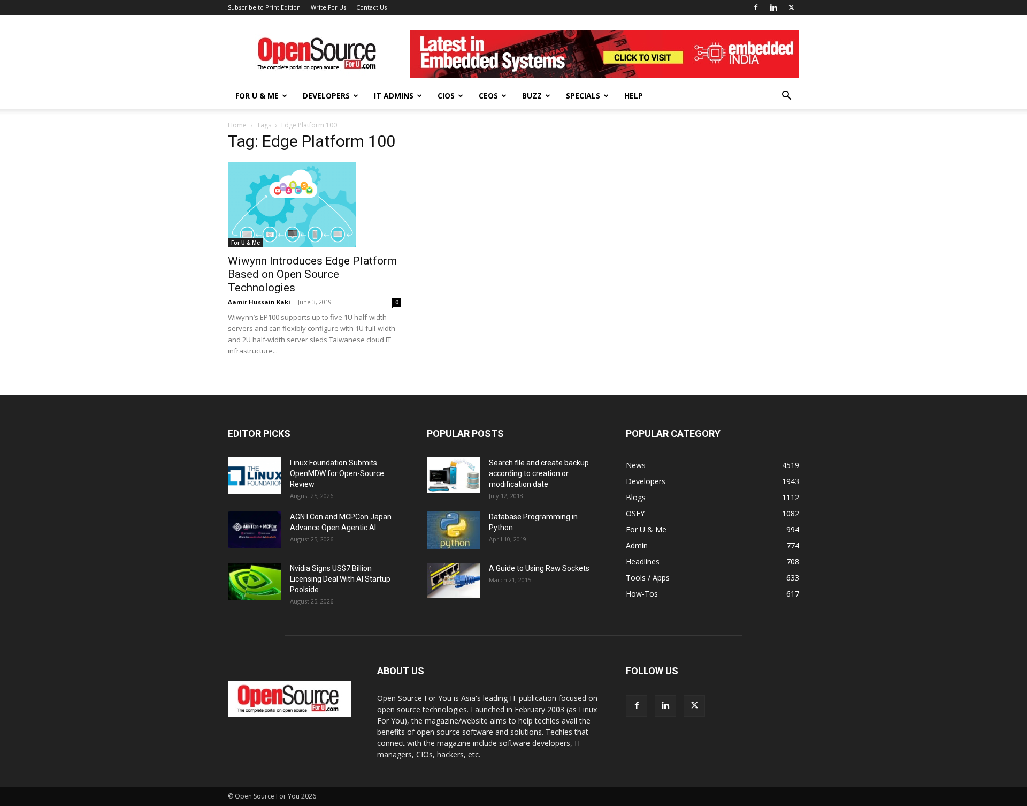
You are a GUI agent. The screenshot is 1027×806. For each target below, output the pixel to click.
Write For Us (328, 7)
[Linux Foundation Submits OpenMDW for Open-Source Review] (254, 475)
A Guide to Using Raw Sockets (539, 568)
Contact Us (371, 7)
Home (237, 125)
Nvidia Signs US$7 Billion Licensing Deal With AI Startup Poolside (340, 579)
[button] (786, 97)
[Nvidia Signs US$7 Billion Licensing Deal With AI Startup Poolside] (254, 581)
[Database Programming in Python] (453, 530)
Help (633, 96)
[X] (791, 7)
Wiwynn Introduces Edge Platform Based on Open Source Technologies (312, 274)
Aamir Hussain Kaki (259, 302)
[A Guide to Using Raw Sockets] (453, 580)
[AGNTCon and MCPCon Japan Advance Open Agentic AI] (254, 529)
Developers (326, 96)
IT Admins (393, 96)
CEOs (488, 96)
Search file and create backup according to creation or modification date (539, 473)
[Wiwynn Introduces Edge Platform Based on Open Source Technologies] (314, 204)
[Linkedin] (773, 7)
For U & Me (257, 96)
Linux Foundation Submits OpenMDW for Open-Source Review (337, 473)
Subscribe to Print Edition (264, 7)
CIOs (446, 96)
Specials (583, 96)
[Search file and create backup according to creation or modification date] (453, 475)
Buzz (532, 96)
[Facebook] (756, 7)
